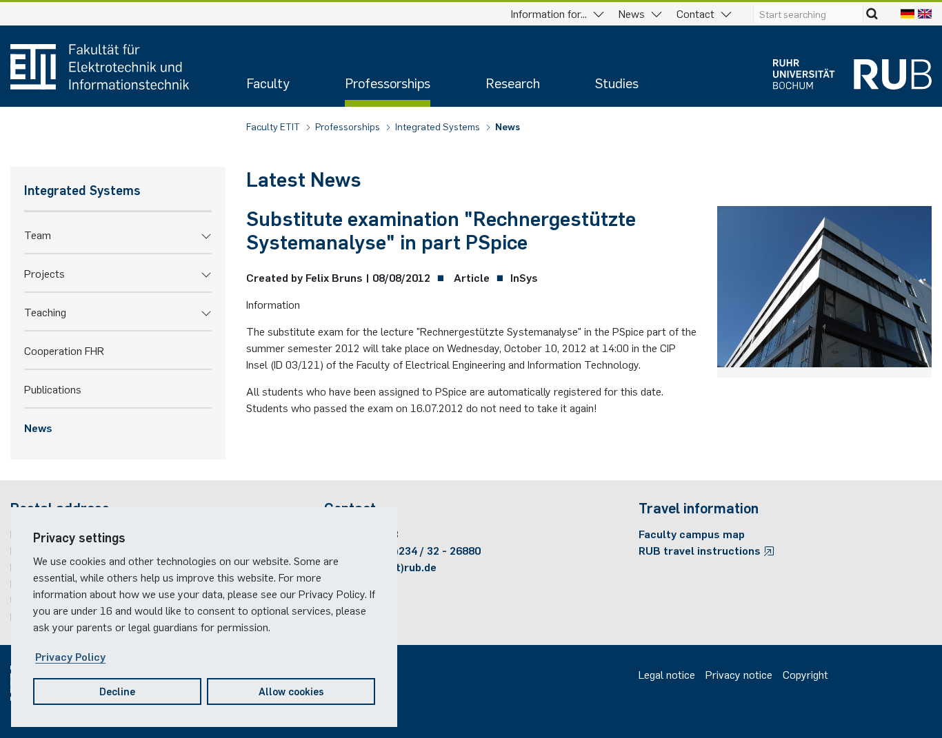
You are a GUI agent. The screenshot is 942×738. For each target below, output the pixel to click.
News (507, 126)
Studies (617, 82)
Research (512, 82)
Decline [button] (117, 690)
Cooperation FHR (64, 350)
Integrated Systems (438, 126)
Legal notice (667, 674)
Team (37, 234)
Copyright (805, 674)
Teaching (45, 311)
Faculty (268, 82)
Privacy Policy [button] (70, 656)
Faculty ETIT (274, 126)
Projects (44, 273)
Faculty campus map (692, 533)
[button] (206, 234)
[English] (925, 13)
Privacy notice (738, 674)
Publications (52, 389)
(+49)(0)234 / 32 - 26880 (420, 550)
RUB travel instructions (701, 550)
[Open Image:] (824, 289)
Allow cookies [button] (291, 690)
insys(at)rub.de (398, 566)
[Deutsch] (907, 13)
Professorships (387, 82)
